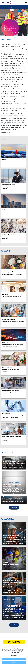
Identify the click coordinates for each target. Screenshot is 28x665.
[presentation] (14, 507)
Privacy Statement (16, 651)
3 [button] (15, 32)
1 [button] (12, 32)
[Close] (25, 648)
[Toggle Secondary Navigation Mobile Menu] (26, 37)
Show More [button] (14, 507)
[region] (14, 655)
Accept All (14, 662)
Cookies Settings (14, 655)
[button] (18, 32)
